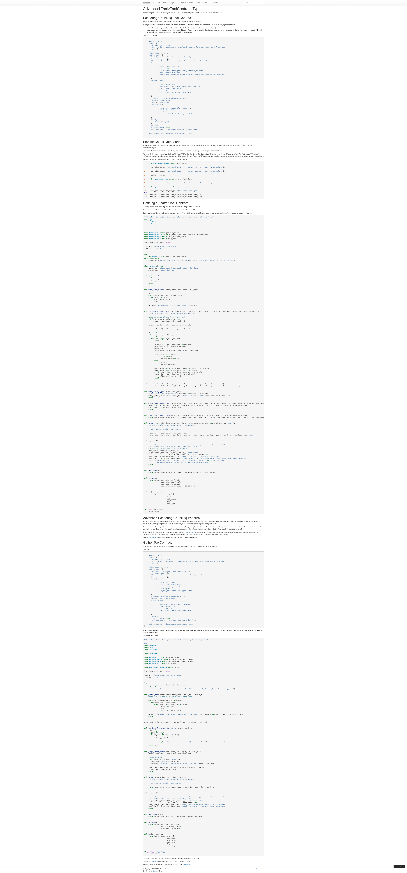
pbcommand (148, 2)
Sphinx (155, 871)
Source (215, 3)
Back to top (260, 869)
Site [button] (164, 3)
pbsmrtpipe (190, 532)
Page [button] (172, 3)
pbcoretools (187, 864)
